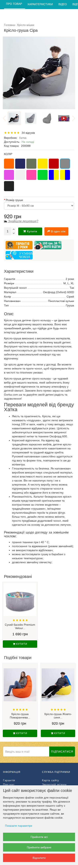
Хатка (22, 137)
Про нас (8, 784)
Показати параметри (18, 825)
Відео (63, 4)
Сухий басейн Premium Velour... (20, 626)
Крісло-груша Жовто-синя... (58, 715)
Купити (32, 231)
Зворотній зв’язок (54, 784)
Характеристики (40, 4)
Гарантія (9, 780)
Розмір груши (14, 200)
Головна (9, 25)
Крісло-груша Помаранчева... (20, 715)
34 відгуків (27, 132)
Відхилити (39, 857)
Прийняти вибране (39, 847)
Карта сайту (50, 780)
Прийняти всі (39, 836)
